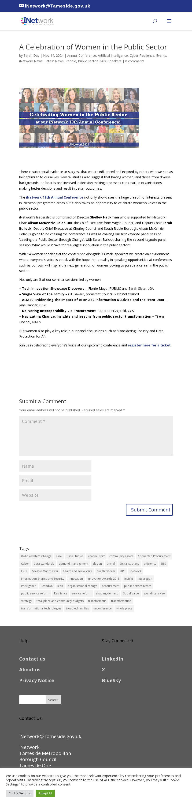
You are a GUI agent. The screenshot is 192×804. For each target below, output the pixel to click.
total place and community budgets (60, 601)
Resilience (60, 593)
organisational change (82, 586)
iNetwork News (31, 61)
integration (145, 579)
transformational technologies (41, 608)
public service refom (137, 586)
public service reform (35, 593)
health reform (106, 571)
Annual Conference (81, 55)
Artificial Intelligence (113, 55)
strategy (26, 601)
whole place (124, 608)
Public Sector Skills (92, 61)
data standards (44, 564)
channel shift (96, 556)
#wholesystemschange (36, 556)
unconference (102, 608)
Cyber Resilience (142, 55)
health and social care (77, 571)
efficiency (150, 564)
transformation (121, 601)
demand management (73, 564)
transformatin (97, 601)
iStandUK (47, 586)
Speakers (115, 61)
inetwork (135, 571)
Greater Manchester (45, 571)
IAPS (122, 571)
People (71, 61)
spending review (154, 593)
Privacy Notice (36, 680)
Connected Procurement (154, 556)
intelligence (28, 586)
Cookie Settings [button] (20, 793)
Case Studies (74, 556)
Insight (128, 579)
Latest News (54, 61)
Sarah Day (31, 55)
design (97, 564)
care (59, 556)
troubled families (77, 608)
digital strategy (129, 564)
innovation (76, 579)
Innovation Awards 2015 (104, 579)
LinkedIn (112, 659)
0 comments (134, 61)
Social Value (131, 593)
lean (60, 586)
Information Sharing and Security (42, 579)
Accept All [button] (45, 793)
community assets (121, 556)
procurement (110, 586)
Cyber (25, 564)
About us (30, 669)
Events (161, 55)
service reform (81, 593)
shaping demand (107, 593)
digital (111, 564)
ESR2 (24, 571)
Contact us (32, 659)
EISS (163, 564)
